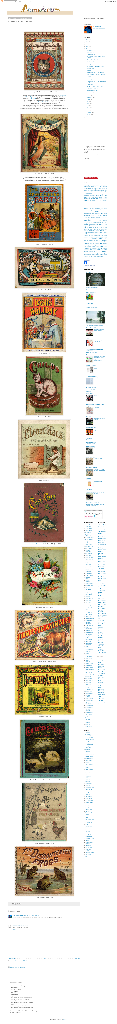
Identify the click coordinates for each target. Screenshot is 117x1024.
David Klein (88, 555)
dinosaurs (105, 220)
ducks (97, 224)
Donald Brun (88, 561)
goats (95, 229)
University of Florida (43, 102)
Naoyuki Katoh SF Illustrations (92, 287)
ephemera (100, 190)
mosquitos (105, 238)
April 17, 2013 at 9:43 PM (21, 925)
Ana (14, 925)
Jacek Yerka (88, 606)
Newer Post (12, 958)
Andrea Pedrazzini (88, 535)
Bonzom (87, 751)
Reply (14, 920)
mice (105, 237)
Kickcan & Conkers (91, 365)
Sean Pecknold (89, 835)
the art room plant (90, 457)
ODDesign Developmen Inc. (89, 818)
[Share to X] (16, 904)
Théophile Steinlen (87, 721)
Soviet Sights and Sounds (93, 79)
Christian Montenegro (88, 551)
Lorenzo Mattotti (102, 602)
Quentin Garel (88, 691)
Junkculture (89, 354)
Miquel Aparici (89, 673)
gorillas (98, 229)
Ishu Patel (87, 785)
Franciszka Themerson (101, 567)
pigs (101, 243)
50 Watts (88, 272)
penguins (86, 243)
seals (91, 249)
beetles (93, 212)
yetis (97, 256)
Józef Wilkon (101, 590)
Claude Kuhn (88, 553)
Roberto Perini (89, 698)
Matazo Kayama (89, 669)
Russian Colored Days (92, 90)
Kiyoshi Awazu (89, 625)
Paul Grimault (88, 826)
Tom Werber (88, 845)
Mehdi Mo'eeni (102, 613)
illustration (88, 194)
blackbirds (104, 212)
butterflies (87, 215)
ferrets (105, 225)
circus (93, 217)
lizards (102, 235)
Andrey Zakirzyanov (88, 746)
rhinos (101, 246)
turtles (93, 254)
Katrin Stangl (101, 597)
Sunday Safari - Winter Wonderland (95, 66)
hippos (102, 230)
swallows (86, 253)
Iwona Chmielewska (101, 581)
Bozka (87, 543)
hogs (106, 230)
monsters (100, 238)
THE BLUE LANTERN (91, 468)
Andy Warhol (101, 530)
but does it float (90, 310)
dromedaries (92, 224)
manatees (91, 237)
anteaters (92, 208)
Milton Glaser (88, 671)
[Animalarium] (85, 263)
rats (90, 246)
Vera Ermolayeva (102, 636)
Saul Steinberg (89, 707)
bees (89, 212)
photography (87, 198)
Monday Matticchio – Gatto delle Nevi (96, 64)
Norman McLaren (87, 815)
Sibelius (100, 696)
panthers (90, 241)
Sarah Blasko (101, 694)
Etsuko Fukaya (89, 575)
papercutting (95, 197)
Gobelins (87, 781)
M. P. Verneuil (88, 656)
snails (105, 249)
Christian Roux (102, 546)
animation (104, 185)
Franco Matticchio (87, 581)
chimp (85, 217)
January (89, 114)
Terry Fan (87, 716)
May (88, 105)
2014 (87, 39)
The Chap (100, 700)
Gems (87, 338)
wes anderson (89, 858)
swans (90, 253)
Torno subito (96, 377)
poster (93, 198)
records (100, 198)
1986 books (33, 98)
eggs (85, 226)
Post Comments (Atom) (21, 960)
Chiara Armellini (102, 544)
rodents (105, 246)
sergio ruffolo (88, 726)
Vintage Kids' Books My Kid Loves (95, 492)
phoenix (97, 243)
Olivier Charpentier (101, 619)
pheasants (92, 243)
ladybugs (101, 233)
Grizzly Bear (101, 671)
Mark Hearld (88, 665)
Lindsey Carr (88, 637)
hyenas (100, 232)
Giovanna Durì (89, 585)
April (88, 107)
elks (94, 225)
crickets (99, 219)
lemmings (86, 235)
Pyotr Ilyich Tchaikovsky (101, 690)
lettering (101, 194)
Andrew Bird (101, 659)
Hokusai (87, 596)
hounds (90, 232)
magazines (92, 195)
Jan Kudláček (101, 583)
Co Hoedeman (89, 758)
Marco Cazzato (89, 663)
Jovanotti (100, 675)
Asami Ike (87, 749)
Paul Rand (88, 682)
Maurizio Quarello (100, 610)
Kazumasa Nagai (89, 618)
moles (90, 238)
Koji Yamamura (89, 800)
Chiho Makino (88, 548)
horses (86, 232)
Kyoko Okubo (88, 630)
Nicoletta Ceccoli (89, 674)
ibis (102, 232)
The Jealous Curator (90, 443)
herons (97, 230)
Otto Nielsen (88, 678)
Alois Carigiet (88, 530)
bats (101, 210)
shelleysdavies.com (91, 442)
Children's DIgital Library (30, 97)
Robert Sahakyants (88, 830)
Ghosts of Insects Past (92, 60)
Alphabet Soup (90, 68)
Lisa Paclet (88, 807)
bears (105, 210)
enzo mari (87, 724)
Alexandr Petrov (89, 736)
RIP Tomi (96, 493)
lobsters (86, 237)
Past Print (88, 416)
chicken (105, 215)
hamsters (86, 230)
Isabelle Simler (102, 578)
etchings (105, 190)
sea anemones (93, 248)
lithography (86, 195)
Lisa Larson (88, 641)
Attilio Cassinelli (102, 531)
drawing (94, 190)
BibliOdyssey (89, 303)
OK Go (100, 686)
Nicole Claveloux (102, 615)
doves (99, 222)
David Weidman (89, 559)
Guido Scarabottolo (101, 570)
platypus (105, 243)
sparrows (91, 251)
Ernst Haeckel (88, 573)
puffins (102, 245)
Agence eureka (90, 290)
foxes (96, 227)
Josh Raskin (88, 793)
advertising (92, 185)
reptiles (97, 246)
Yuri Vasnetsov (102, 652)
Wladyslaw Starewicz (88, 850)
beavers (86, 212)
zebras (100, 256)
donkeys (95, 222)
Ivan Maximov (88, 789)
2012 (87, 44)
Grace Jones (101, 669)
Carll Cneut (101, 542)
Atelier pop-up (97, 294)
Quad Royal (89, 438)
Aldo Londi (88, 526)
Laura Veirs (101, 677)
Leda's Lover (90, 77)
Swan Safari (90, 84)
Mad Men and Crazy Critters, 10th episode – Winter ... (95, 87)
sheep (98, 249)
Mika (99, 679)
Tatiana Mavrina (102, 634)
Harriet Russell (102, 573)
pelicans (105, 241)
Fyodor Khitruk (89, 773)
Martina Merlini (89, 667)
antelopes (97, 208)
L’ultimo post (88, 391)
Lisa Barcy (88, 806)
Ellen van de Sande (18, 915)
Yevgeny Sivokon (89, 852)
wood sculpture (92, 201)
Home (44, 958)
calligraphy (97, 186)
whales (86, 256)
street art (97, 200)
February (89, 112)
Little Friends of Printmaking (89, 644)
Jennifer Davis (89, 611)
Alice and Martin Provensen (102, 525)
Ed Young (100, 551)
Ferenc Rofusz (89, 771)
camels (92, 215)
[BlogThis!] (15, 904)
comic (100, 188)
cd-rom (101, 186)
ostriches (101, 240)
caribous (96, 215)
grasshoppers (104, 229)
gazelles (105, 227)
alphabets (98, 185)
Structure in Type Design (91, 352)
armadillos (86, 210)
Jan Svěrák (88, 791)
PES (86, 824)
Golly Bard (88, 589)
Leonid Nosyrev (89, 802)
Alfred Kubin (88, 528)
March (88, 110)
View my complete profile (99, 28)
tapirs (98, 253)
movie (97, 195)
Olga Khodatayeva (88, 821)
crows (89, 220)
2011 (87, 46)
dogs (86, 222)
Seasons (89, 70)
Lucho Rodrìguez (102, 604)
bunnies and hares (101, 213)
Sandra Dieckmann (88, 703)
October (89, 95)
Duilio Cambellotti (88, 563)
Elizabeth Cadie (102, 556)
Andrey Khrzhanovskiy (89, 743)
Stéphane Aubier (89, 838)
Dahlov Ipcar (101, 548)
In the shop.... (97, 407)
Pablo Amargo (89, 680)
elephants (90, 226)
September (90, 97)
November (90, 93)
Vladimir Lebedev (100, 638)
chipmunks (89, 217)
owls (105, 240)
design (85, 190)
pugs (106, 245)
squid (100, 251)
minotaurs (86, 238)
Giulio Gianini (88, 779)
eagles (101, 224)
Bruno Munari (101, 540)
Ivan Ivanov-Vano (89, 787)
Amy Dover (88, 532)
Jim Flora (100, 588)
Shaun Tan (101, 624)
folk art (95, 191)
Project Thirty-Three (91, 427)
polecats (86, 245)
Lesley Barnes (89, 636)
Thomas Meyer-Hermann (89, 843)
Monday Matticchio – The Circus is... (96, 72)
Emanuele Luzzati (88, 766)
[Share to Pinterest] (20, 904)
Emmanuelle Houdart (101, 562)
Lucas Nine (88, 651)
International (63, 95)
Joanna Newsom (102, 673)
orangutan (96, 240)
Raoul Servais (89, 828)
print (97, 198)
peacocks (100, 241)
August (89, 99)
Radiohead (101, 692)
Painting (86, 185)
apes (105, 208)
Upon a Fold (89, 489)
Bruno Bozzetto (89, 753)
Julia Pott (87, 794)
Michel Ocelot (88, 809)
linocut (105, 194)
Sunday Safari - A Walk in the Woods (96, 74)
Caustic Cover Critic (91, 328)
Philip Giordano (102, 622)
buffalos (89, 213)
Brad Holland (88, 544)
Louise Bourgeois (88, 647)
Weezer (100, 704)
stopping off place (90, 446)
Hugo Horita (88, 600)
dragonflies (104, 222)
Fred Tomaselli (89, 583)
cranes (95, 219)
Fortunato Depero (87, 578)
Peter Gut (87, 686)
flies (94, 227)
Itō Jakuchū (88, 604)
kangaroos (91, 234)
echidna (105, 224)
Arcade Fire (101, 660)
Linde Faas (88, 804)
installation (96, 194)
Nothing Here (96, 395)
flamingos (89, 227)
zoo (102, 256)
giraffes (90, 229)
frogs (100, 227)
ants (102, 208)
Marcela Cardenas (87, 661)
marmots (96, 237)
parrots (95, 241)
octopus (91, 240)
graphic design (103, 192)
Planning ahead (89, 439)
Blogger (65, 1019)
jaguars (105, 232)
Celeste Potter (89, 756)
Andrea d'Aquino (89, 537)
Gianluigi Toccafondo (88, 775)
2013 (87, 42)
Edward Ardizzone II (98, 458)
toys (101, 200)
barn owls (96, 210)
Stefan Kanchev (89, 712)
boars (85, 213)
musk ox (86, 240)
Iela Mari (100, 575)
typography (104, 200)
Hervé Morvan (89, 594)
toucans (86, 254)
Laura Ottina (98, 26)
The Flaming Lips (102, 702)
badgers (91, 210)
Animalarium (86, 260)
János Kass (88, 616)
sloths (102, 249)
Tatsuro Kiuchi (89, 714)
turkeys (89, 254)
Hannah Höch (88, 591)
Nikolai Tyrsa (101, 617)
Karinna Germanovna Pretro (101, 594)
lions (98, 235)
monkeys (94, 238)
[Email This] (13, 904)
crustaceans (95, 220)
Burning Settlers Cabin (92, 307)
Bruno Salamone (89, 754)
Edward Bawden (89, 568)
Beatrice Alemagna (100, 534)
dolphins (91, 222)
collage (96, 188)
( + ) (94, 447)
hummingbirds (95, 232)
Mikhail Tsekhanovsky (89, 812)
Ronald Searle (89, 700)
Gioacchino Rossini (101, 667)
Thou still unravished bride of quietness (94, 325)
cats (100, 215)
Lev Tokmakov (101, 600)
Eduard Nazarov (89, 764)
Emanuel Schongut (100, 559)
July (88, 101)
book (85, 186)
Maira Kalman (88, 658)
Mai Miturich (101, 606)
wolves (90, 256)
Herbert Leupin (89, 593)
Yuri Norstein (88, 854)
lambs (105, 233)
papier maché (103, 197)
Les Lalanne (88, 634)
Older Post (77, 958)
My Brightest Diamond (101, 681)
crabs (92, 219)
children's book (88, 188)
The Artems (101, 698)
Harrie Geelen (89, 783)
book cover (90, 186)
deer (100, 220)
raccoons (86, 246)
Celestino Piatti (89, 546)
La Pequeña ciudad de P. (92, 376)
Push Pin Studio (89, 689)
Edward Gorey (89, 569)
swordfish (94, 253)
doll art (89, 190)
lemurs (90, 235)
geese (85, 229)
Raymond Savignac (87, 696)
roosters (86, 248)
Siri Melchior (88, 836)
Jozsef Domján (89, 613)
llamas (105, 235)
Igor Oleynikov (101, 576)
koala (97, 233)
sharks (94, 249)
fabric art (86, 192)
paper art (87, 197)
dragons (86, 224)
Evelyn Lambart (89, 769)
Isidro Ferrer (88, 602)
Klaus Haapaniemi (88, 628)
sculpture (86, 200)
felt (91, 192)
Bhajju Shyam (101, 536)
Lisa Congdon (89, 639)
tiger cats (101, 253)
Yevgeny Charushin (101, 650)
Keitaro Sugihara (89, 620)
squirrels (104, 251)
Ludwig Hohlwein (87, 654)
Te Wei (87, 840)
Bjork (99, 662)
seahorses (86, 249)
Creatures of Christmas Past (94, 62)
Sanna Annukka (89, 705)
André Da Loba (102, 528)
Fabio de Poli (101, 565)
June (88, 103)
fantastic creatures (99, 226)
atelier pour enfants (91, 292)
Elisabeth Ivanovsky (100, 554)
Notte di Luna (90, 52)
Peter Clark (88, 684)
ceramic (105, 186)
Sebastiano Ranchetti (88, 709)
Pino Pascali (88, 687)
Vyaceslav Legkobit (100, 641)
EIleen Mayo (88, 566)
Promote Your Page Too (89, 265)
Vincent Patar (88, 847)
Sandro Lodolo (89, 833)
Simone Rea (101, 629)
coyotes (89, 219)
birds (97, 212)
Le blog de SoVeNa (91, 387)
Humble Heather (89, 304)
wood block (86, 201)
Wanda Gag (101, 644)
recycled (105, 198)
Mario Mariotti (101, 608)
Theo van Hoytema (87, 718)
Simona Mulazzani (100, 626)
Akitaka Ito (88, 524)
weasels (105, 254)
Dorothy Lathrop (102, 549)
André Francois (89, 539)
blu (86, 856)
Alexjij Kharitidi (89, 737)
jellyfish (86, 234)
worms (94, 256)
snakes (86, 251)
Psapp (100, 687)
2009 (87, 117)
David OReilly (88, 760)
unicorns (97, 254)
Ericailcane (88, 571)
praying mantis (97, 245)
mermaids (100, 237)
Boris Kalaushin (102, 538)
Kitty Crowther (88, 798)
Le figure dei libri (90, 389)
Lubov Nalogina (89, 649)
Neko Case (101, 684)
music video (103, 195)
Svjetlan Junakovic (100, 631)
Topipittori (88, 478)
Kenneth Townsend (88, 623)
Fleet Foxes (101, 664)
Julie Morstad (88, 796)
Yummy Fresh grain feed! (92, 502)
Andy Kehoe (88, 541)
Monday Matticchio (91, 54)
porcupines (90, 245)
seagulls (105, 248)
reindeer (93, 246)
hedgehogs (92, 230)
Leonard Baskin (89, 632)
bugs (93, 213)
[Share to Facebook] (18, 904)
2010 (87, 48)
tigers (105, 253)
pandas (85, 241)
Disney (87, 762)
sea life (100, 248)
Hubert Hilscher (89, 598)
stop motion (92, 200)
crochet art (104, 188)
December (90, 50)
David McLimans (89, 557)
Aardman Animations (88, 733)
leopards (94, 235)
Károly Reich (101, 599)
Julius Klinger (88, 614)
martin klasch (89, 393)
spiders (95, 251)
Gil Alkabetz (88, 778)
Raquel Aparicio (89, 693)
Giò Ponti (87, 587)
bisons (100, 212)
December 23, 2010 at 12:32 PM (31, 915)
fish (85, 227)
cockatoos (98, 217)
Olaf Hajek (88, 676)
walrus (101, 254)
